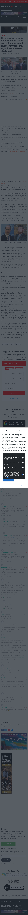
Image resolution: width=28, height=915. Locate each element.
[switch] (23, 457)
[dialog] (14, 457)
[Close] (25, 430)
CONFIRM (8, 480)
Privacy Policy (22, 485)
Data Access (14, 485)
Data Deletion (6, 485)
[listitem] (14, 455)
